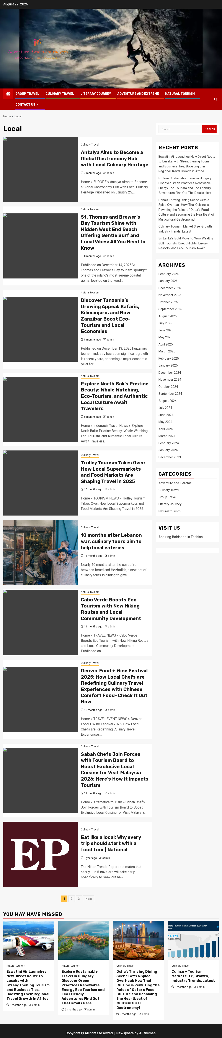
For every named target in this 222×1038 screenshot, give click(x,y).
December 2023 (169, 457)
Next (88, 898)
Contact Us (25, 104)
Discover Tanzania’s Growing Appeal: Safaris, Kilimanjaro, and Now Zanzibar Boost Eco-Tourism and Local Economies (110, 315)
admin (110, 173)
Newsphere (125, 1033)
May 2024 (165, 422)
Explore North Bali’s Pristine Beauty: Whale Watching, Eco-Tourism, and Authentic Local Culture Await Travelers (115, 396)
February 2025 (168, 358)
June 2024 (165, 415)
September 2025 (170, 309)
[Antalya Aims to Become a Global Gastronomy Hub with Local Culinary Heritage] (40, 169)
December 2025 (169, 288)
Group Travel (27, 94)
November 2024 (169, 379)
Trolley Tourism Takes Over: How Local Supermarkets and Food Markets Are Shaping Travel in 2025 (113, 472)
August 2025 (167, 316)
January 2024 (168, 450)
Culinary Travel (60, 94)
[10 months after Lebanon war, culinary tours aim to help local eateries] (40, 552)
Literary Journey (95, 94)
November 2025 (169, 295)
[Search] (215, 99)
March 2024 (166, 436)
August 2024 (167, 401)
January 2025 (168, 365)
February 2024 (168, 443)
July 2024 (165, 408)
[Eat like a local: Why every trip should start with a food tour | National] (40, 854)
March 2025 (166, 351)
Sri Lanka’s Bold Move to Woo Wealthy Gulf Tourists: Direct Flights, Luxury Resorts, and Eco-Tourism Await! (185, 243)
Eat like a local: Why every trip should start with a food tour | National (111, 843)
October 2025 (168, 302)
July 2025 (165, 323)
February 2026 (168, 274)
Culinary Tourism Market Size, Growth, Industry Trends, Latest (193, 976)
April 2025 (165, 344)
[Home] (8, 94)
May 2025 (165, 337)
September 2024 (170, 394)
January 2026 (168, 281)
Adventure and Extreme (138, 94)
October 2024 (168, 387)
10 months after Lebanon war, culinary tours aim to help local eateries (111, 541)
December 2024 (169, 373)
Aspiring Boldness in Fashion (180, 537)
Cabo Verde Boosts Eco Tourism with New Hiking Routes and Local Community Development (111, 609)
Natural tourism (180, 94)
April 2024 (165, 429)
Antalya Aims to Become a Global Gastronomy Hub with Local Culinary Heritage (114, 158)
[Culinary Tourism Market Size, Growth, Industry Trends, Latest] (193, 940)
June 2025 (165, 330)
